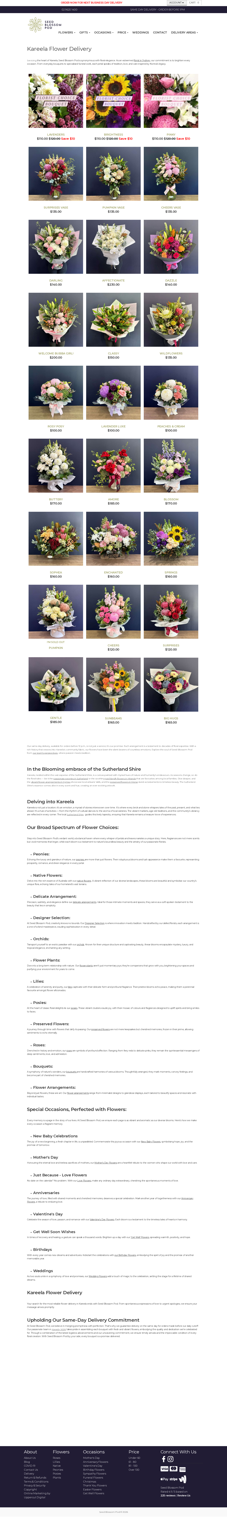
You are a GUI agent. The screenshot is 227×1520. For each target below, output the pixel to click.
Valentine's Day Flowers (102, 1219)
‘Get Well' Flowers (140, 1237)
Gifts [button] (84, 32)
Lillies (56, 1461)
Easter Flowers (92, 1489)
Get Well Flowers (93, 1493)
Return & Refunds (35, 1477)
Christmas (89, 1481)
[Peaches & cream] (171, 393)
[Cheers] (113, 612)
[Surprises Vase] (56, 174)
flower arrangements (78, 1093)
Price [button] (122, 32)
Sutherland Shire (75, 814)
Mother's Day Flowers (105, 1162)
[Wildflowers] (171, 320)
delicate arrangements (84, 902)
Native (57, 1465)
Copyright (30, 1489)
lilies (70, 987)
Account (175, 2)
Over (134, 1469)
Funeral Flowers (93, 1477)
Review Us (183, 1495)
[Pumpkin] (56, 612)
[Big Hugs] (171, 685)
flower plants (86, 965)
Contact (160, 32)
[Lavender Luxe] (113, 393)
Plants (57, 1477)
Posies (57, 1473)
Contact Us (31, 1469)
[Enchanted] (113, 539)
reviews (168, 1495)
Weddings (140, 32)
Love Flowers (84, 1180)
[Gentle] (56, 684)
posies (74, 1008)
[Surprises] (171, 612)
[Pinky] (171, 101)
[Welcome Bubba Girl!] (56, 320)
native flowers (84, 880)
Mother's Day (91, 1457)
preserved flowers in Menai (124, 782)
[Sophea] (56, 539)
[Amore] (113, 466)
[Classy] (113, 320)
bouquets (71, 1071)
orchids (80, 944)
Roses (56, 1457)
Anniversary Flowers (95, 1461)
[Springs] (171, 539)
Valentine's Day (92, 1465)
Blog (27, 1461)
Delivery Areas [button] (183, 32)
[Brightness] (113, 101)
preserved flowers (100, 1029)
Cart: (194, 2)
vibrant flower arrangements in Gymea (50, 782)
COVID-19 (29, 1465)
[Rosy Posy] (56, 393)
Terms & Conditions (36, 1481)
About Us (30, 1457)
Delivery (29, 1473)
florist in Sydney (142, 60)
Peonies (58, 1469)
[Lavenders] (56, 101)
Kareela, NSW (59, 1329)
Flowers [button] (66, 32)
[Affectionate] (113, 247)
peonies (80, 859)
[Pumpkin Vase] (113, 174)
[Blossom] (171, 466)
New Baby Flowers (151, 1141)
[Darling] (56, 247)
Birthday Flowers (93, 1469)
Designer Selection (95, 923)
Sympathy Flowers (94, 1473)
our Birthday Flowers (125, 1255)
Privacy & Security (34, 1485)
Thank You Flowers (95, 1485)
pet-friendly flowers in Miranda (120, 778)
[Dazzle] (171, 247)
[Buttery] (56, 466)
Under (134, 1457)
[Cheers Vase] (171, 174)
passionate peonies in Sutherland (70, 778)
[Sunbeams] (113, 685)
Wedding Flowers (98, 1276)
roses (69, 1050)
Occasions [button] (103, 32)
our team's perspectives (45, 753)
